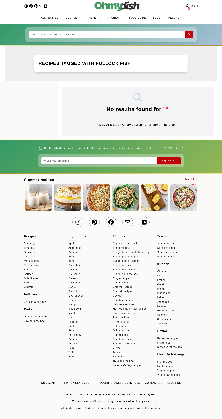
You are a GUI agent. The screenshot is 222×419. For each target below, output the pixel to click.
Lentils (72, 300)
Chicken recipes (122, 287)
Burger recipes (122, 278)
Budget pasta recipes (125, 256)
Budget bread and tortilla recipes (133, 252)
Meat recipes (165, 366)
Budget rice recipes (124, 269)
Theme (92, 17)
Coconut (73, 269)
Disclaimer (49, 383)
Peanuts (73, 322)
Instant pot (163, 342)
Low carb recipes (34, 321)
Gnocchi (73, 291)
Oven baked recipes (125, 313)
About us (174, 383)
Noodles (73, 313)
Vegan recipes (166, 370)
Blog (156, 17)
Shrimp (72, 343)
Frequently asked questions (118, 383)
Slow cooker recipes (169, 347)
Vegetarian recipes (168, 375)
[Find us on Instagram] (26, 6)
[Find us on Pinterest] (31, 6)
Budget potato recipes (126, 261)
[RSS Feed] (45, 6)
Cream (72, 278)
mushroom (74, 308)
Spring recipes (166, 248)
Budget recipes (122, 265)
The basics (119, 356)
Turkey (72, 352)
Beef (71, 261)
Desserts (29, 252)
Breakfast (29, 248)
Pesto (71, 326)
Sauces (28, 274)
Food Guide (137, 17)
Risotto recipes (122, 339)
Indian (161, 288)
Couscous (74, 274)
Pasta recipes (121, 317)
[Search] (189, 34)
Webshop (174, 17)
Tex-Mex (162, 323)
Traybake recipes (123, 361)
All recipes (49, 17)
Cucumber (74, 282)
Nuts (71, 317)
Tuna (71, 348)
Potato (72, 330)
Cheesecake (120, 282)
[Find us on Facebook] (36, 6)
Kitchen (113, 17)
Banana (73, 252)
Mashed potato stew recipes (130, 308)
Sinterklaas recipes (124, 343)
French (161, 280)
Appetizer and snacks (126, 243)
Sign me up (168, 160)
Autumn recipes (166, 243)
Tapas (116, 352)
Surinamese (164, 319)
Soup (27, 282)
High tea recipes (123, 300)
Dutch (160, 275)
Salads (28, 269)
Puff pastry (74, 335)
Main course (31, 261)
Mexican (162, 306)
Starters (29, 287)
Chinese (162, 271)
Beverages (30, 243)
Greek (160, 284)
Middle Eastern (166, 310)
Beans (72, 256)
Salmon (73, 339)
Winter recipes (166, 256)
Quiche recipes (122, 330)
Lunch (27, 256)
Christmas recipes (35, 301)
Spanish (162, 314)
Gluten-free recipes (35, 316)
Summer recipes (167, 252)
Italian (161, 297)
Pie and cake (32, 265)
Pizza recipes (121, 322)
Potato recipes (121, 326)
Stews (116, 348)
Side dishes (31, 278)
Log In (194, 6)
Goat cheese (76, 295)
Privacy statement (77, 383)
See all (189, 179)
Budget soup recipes (125, 274)
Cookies (118, 295)
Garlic (72, 287)
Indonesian (164, 293)
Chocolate (74, 265)
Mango (72, 304)
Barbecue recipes (168, 338)
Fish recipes (164, 361)
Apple (72, 243)
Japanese (163, 301)
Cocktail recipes (122, 291)
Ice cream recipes (123, 304)
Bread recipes (121, 248)
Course (71, 17)
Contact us (153, 383)
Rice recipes (120, 335)
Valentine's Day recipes (127, 365)
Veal (71, 356)
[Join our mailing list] (41, 6)
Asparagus (74, 248)
